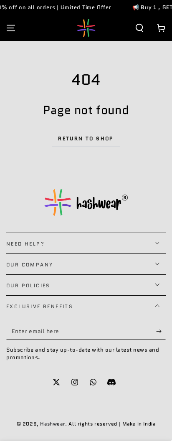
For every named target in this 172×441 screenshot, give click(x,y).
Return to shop (86, 138)
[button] (139, 28)
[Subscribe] (161, 331)
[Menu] (11, 28)
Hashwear (52, 423)
